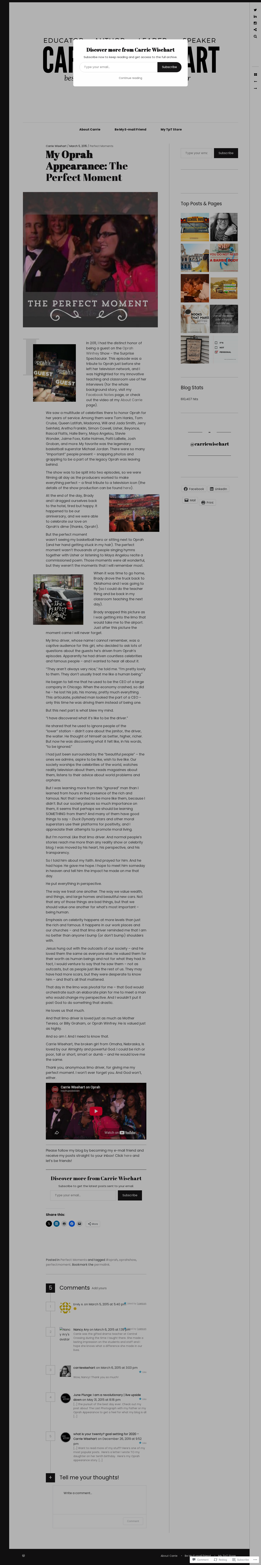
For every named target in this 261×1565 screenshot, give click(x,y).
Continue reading (130, 78)
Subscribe (169, 67)
